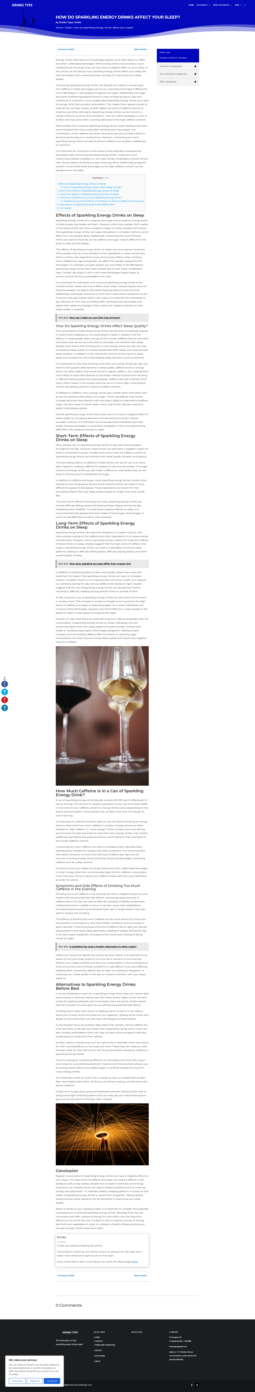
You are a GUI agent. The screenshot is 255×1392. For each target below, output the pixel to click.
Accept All (52, 1381)
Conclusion (64, 208)
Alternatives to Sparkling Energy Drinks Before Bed (85, 204)
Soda (78, 22)
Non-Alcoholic (221, 5)
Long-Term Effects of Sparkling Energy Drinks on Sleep (88, 194)
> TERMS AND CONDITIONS (104, 1345)
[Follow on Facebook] (192, 1385)
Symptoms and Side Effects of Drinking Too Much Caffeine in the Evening (101, 201)
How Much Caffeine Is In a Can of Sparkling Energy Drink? (89, 197)
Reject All (34, 1381)
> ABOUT (97, 1361)
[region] (34, 1371)
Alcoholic (202, 5)
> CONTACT (98, 1341)
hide (106, 178)
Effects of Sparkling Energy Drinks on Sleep (81, 183)
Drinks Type (66, 22)
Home (191, 5)
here (134, 1261)
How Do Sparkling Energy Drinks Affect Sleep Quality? (91, 187)
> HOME (97, 1337)
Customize (17, 1381)
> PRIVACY (98, 1350)
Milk (237, 5)
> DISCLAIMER (99, 1356)
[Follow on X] (197, 1385)
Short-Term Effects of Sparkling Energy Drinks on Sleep (88, 190)
